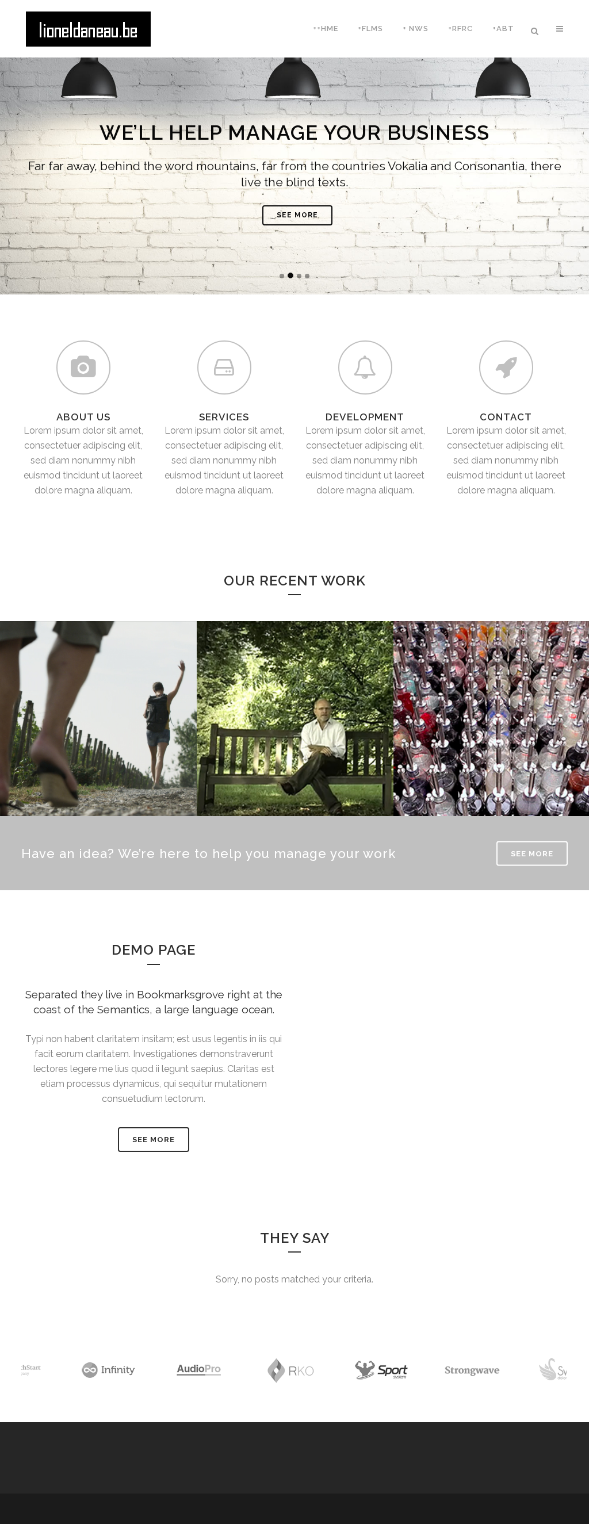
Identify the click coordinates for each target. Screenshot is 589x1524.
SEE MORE (297, 214)
